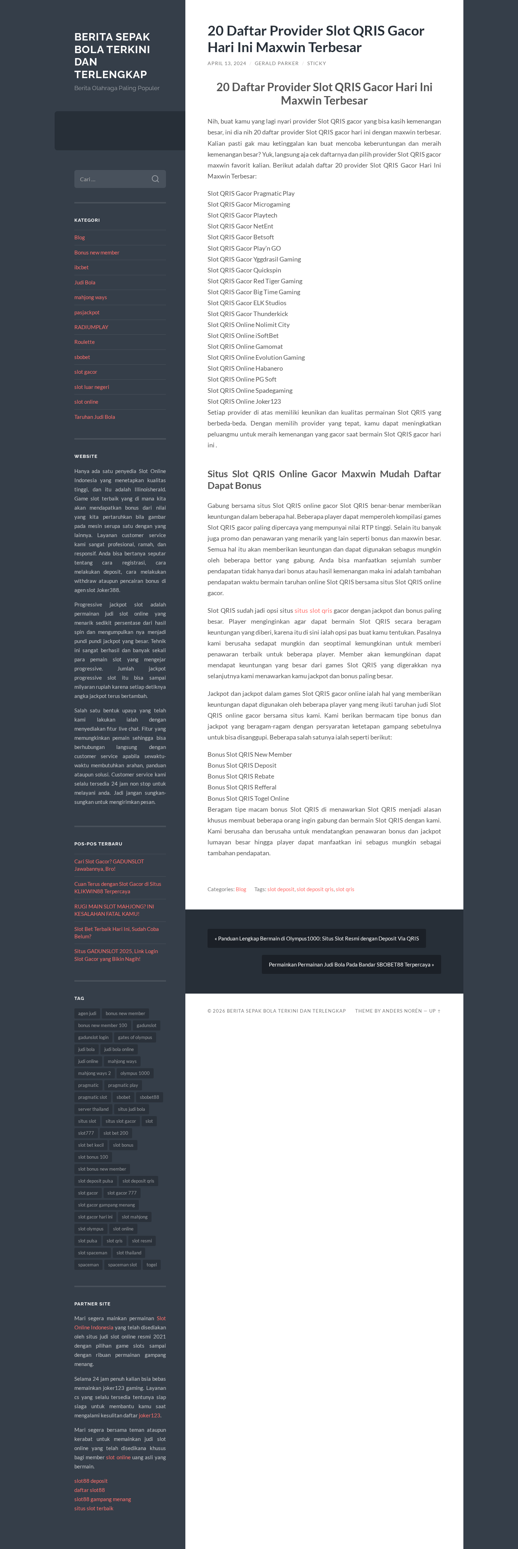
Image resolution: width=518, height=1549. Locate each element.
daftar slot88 (89, 1490)
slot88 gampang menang (102, 1499)
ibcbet (81, 267)
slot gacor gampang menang (106, 1205)
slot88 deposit (91, 1481)
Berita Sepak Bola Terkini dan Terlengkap (286, 1011)
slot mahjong (135, 1217)
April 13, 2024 (227, 63)
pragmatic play (123, 1085)
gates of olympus (135, 1037)
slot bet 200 (116, 1133)
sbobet (82, 357)
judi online (88, 1061)
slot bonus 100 (93, 1157)
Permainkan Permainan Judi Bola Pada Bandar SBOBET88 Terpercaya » (351, 964)
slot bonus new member (102, 1169)
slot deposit (281, 889)
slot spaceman (92, 1252)
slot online (86, 401)
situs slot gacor (121, 1121)
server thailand (93, 1109)
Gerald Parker (277, 63)
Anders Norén (402, 1011)
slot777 (86, 1133)
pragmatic (88, 1085)
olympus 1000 (135, 1073)
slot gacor (85, 372)
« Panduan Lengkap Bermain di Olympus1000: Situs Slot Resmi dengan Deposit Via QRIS (317, 938)
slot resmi (142, 1240)
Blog (79, 237)
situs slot (87, 1121)
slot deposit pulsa (95, 1181)
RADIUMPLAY (91, 327)
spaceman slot (122, 1264)
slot (149, 1121)
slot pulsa (87, 1240)
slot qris (115, 1240)
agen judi (87, 1013)
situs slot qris (313, 610)
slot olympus (91, 1229)
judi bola (86, 1049)
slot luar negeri (91, 387)
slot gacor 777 (122, 1193)
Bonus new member (96, 252)
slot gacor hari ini (95, 1217)
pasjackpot (87, 312)
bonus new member (125, 1013)
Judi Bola (84, 282)
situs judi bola (131, 1109)
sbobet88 (149, 1097)
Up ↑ (435, 1011)
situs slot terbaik (93, 1508)
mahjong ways (90, 297)
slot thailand (129, 1252)
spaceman (88, 1264)
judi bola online (119, 1049)
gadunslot (146, 1025)
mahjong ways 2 (94, 1073)
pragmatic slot (92, 1097)
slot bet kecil (91, 1145)
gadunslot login (93, 1037)
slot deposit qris (138, 1181)
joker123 (149, 1415)
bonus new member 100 (102, 1025)
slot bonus (123, 1145)
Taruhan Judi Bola (94, 417)
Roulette (84, 342)
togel (152, 1264)
